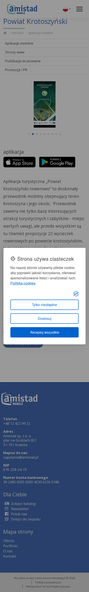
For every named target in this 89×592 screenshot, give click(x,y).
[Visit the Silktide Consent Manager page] (76, 293)
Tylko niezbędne (44, 304)
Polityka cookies (22, 283)
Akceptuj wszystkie (44, 332)
